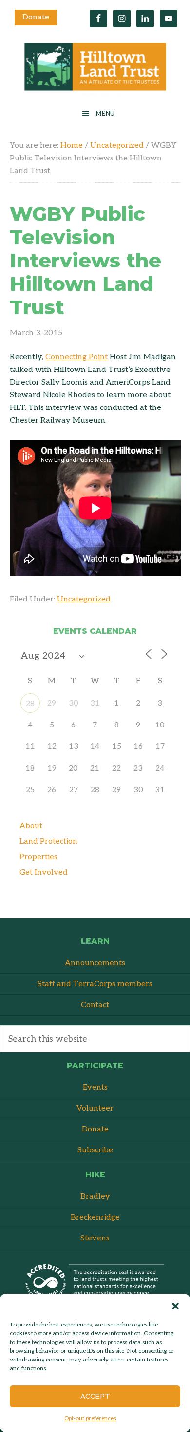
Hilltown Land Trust (95, 69)
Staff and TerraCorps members (95, 984)
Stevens (95, 1238)
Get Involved (43, 872)
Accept (95, 1396)
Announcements (95, 963)
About (30, 826)
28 (30, 703)
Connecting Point (76, 357)
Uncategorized (84, 599)
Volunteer (95, 1108)
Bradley (95, 1196)
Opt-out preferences (90, 1418)
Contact (95, 1004)
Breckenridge (95, 1217)
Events (95, 1087)
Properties (38, 857)
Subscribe (95, 1150)
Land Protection (48, 841)
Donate (35, 17)
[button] (175, 1306)
